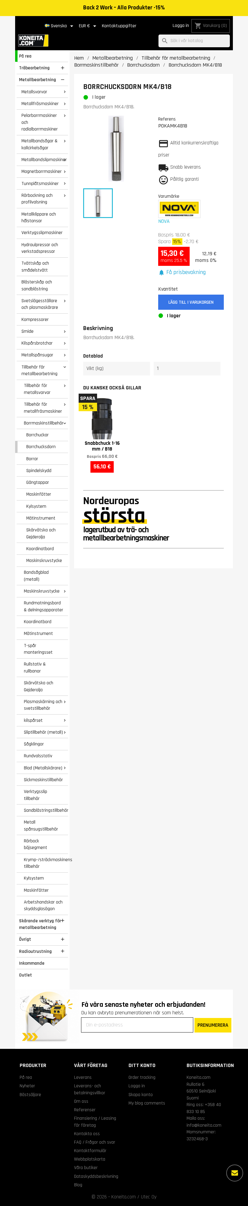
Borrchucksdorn (41, 447)
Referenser (85, 1110)
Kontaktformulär (90, 1151)
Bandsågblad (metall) (36, 575)
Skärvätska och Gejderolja (41, 533)
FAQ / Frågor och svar (94, 1142)
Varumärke (168, 196)
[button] (182, 272)
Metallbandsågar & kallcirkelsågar (39, 144)
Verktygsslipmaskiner (42, 233)
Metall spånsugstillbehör (41, 825)
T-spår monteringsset (38, 649)
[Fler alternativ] (234, 1173)
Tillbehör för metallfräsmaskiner (43, 407)
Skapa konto (141, 1095)
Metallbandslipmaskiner (44, 160)
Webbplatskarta (89, 1159)
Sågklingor (34, 744)
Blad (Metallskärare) (43, 768)
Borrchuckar (37, 435)
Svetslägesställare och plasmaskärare (39, 304)
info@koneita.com (204, 1125)
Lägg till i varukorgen (191, 302)
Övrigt (25, 939)
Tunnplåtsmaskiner (40, 183)
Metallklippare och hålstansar (38, 217)
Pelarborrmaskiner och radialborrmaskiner (39, 122)
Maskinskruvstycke (44, 560)
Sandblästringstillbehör (46, 810)
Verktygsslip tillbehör (35, 794)
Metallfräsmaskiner (40, 104)
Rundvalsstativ (38, 756)
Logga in (181, 25)
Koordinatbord (40, 549)
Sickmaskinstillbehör (43, 780)
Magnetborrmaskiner (41, 171)
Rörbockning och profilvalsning (37, 198)
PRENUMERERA (212, 1025)
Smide (27, 331)
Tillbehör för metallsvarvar (37, 388)
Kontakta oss (87, 1134)
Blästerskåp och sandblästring (36, 285)
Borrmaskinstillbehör (44, 423)
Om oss (81, 1101)
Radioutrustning (35, 951)
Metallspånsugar (37, 355)
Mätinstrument (40, 518)
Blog (78, 1185)
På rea (25, 56)
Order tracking (142, 1077)
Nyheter (27, 1086)
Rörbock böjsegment (35, 844)
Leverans (83, 1077)
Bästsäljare (30, 1095)
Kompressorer (35, 319)
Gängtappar (37, 482)
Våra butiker (86, 1168)
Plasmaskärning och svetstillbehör (43, 705)
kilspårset (33, 720)
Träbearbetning (34, 68)
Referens (167, 119)
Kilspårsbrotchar (37, 343)
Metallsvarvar (34, 92)
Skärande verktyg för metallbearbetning (40, 924)
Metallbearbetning (37, 80)
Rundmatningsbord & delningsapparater (43, 606)
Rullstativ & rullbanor (35, 667)
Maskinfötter (38, 494)
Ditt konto (142, 1065)
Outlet (25, 975)
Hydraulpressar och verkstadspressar (39, 248)
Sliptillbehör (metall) (43, 732)
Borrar (32, 459)
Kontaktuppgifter (119, 26)
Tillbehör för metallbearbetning (39, 370)
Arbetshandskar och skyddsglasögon (43, 905)
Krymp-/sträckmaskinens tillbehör (46, 863)
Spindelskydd (38, 471)
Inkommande (31, 963)
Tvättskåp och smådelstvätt (35, 266)
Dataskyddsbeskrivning (96, 1176)
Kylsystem (36, 506)
